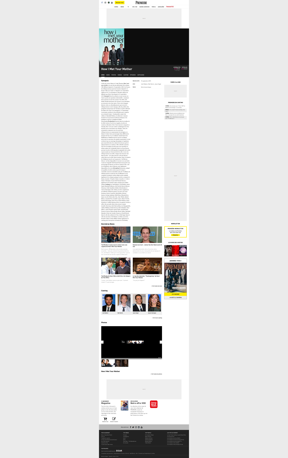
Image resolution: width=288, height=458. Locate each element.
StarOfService (132, 453)
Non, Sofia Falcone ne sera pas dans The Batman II (174, 117)
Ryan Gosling (148, 436)
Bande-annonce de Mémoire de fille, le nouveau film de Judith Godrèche (174, 114)
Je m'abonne (175, 294)
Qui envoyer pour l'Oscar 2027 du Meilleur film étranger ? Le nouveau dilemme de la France (175, 107)
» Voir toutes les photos (156, 374)
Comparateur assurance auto (107, 453)
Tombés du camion (105, 438)
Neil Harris (151, 84)
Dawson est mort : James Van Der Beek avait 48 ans (147, 245)
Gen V (124, 438)
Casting (126, 75)
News (108, 75)
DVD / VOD (134, 6)
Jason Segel (158, 84)
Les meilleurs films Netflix (173, 442)
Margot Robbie (148, 441)
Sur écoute (125, 442)
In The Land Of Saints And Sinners (109, 439)
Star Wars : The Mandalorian (129, 441)
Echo (124, 439)
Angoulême (161, 6)
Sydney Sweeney (149, 439)
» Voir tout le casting (157, 317)
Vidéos (120, 75)
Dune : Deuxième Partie (106, 435)
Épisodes (133, 75)
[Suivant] (161, 342)
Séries (122, 6)
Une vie (103, 436)
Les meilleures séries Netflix (173, 438)
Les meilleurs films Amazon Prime (175, 444)
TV (128, 6)
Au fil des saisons (105, 441)
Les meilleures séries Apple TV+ (174, 441)
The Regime (126, 436)
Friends (125, 435)
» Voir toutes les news (156, 286)
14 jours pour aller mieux (107, 444)
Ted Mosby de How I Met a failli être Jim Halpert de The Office (115, 277)
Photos (113, 75)
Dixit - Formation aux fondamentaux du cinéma (145, 453)
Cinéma (116, 6)
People (154, 6)
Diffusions (140, 75)
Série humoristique (146, 87)
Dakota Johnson (148, 438)
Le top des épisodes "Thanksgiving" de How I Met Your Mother (146, 277)
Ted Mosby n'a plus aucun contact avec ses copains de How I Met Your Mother (114, 245)
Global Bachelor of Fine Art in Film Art (121, 453)
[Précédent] (102, 342)
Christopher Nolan (149, 435)
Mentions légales (104, 456)
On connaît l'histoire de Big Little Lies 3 (175, 110)
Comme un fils (104, 442)
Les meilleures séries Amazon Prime (175, 439)
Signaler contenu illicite (113, 456)
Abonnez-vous (120, 2)
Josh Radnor (144, 84)
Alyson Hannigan (152, 313)
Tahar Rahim (148, 442)
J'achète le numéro (175, 297)
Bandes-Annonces (144, 6)
